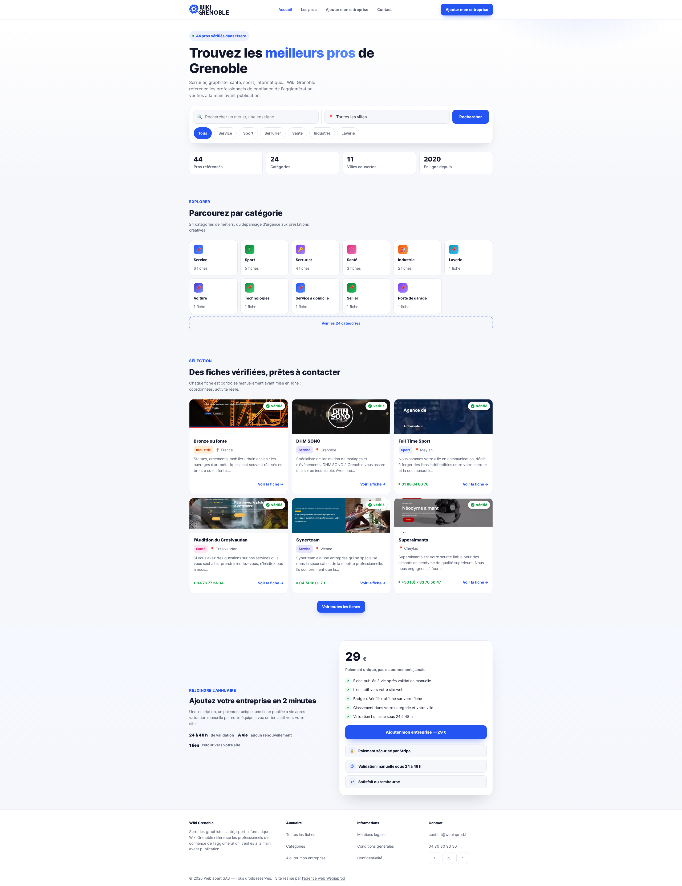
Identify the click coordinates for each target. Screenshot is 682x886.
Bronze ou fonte (210, 441)
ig (448, 858)
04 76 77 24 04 (210, 583)
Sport (248, 133)
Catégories (295, 846)
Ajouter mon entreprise (347, 9)
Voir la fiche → (270, 484)
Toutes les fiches (300, 834)
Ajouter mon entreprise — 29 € (416, 732)
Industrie (322, 133)
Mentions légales (371, 834)
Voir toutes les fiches (341, 606)
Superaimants (413, 540)
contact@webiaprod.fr (448, 834)
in (462, 858)
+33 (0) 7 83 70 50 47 (421, 582)
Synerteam (308, 540)
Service (225, 133)
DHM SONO (308, 441)
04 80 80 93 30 (443, 846)
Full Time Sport (414, 441)
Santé (297, 133)
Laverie (348, 133)
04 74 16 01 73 (312, 583)
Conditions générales (375, 846)
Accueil (285, 9)
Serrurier (273, 133)
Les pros (309, 9)
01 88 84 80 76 (414, 484)
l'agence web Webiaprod (323, 878)
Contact (384, 9)
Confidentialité (369, 858)
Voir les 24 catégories (341, 323)
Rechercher (470, 116)
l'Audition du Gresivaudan (220, 540)
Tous (202, 133)
